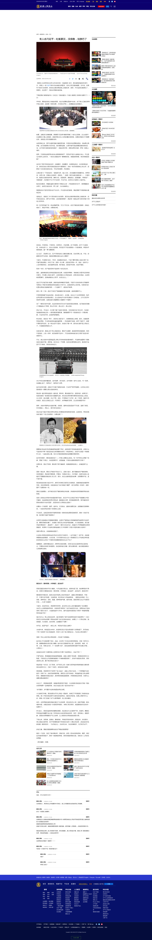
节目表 (66, 884)
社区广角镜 (59, 907)
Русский (98, 877)
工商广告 (105, 917)
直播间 (73, 884)
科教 (48, 898)
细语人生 (67, 913)
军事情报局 (68, 904)
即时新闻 (45, 903)
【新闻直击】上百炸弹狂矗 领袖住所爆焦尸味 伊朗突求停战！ (108, 54)
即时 (84, 6)
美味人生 (95, 899)
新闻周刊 (59, 901)
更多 (106, 927)
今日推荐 (94, 89)
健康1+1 (85, 892)
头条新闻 (94, 39)
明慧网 (83, 927)
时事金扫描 (68, 896)
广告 (93, 1)
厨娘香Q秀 (95, 905)
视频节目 (59, 884)
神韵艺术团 (46, 927)
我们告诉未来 (106, 892)
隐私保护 (58, 924)
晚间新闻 (59, 898)
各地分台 (66, 1)
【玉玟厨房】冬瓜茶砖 (107, 122)
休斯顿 (62, 877)
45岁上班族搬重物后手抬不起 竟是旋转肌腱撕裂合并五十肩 (108, 186)
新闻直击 (59, 899)
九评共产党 (105, 901)
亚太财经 (59, 911)
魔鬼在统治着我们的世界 (98, 198)
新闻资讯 (42, 34)
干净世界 (60, 927)
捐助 (97, 1)
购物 (105, 1)
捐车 (101, 1)
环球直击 (59, 894)
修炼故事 (105, 915)
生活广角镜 (95, 892)
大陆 (47, 34)
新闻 (69, 6)
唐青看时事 (68, 905)
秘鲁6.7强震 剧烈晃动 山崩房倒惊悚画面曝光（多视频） (108, 67)
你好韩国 (95, 896)
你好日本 (95, 894)
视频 (73, 6)
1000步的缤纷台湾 (97, 908)
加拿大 (48, 877)
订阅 (108, 884)
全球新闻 (59, 892)
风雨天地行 (105, 907)
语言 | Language (80, 1)
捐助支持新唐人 (83, 884)
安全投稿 (71, 924)
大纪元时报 (54, 927)
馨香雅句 (76, 898)
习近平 (48, 85)
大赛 (61, 1)
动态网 (88, 927)
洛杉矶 (53, 877)
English (86, 877)
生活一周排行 (96, 157)
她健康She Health (87, 894)
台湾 (48, 894)
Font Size (83, 79)
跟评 (88, 801)
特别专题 (94, 195)
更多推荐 (113, 115)
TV (107, 6)
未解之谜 (76, 892)
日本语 (103, 877)
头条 (76, 6)
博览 (87, 6)
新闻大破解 (68, 901)
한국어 (108, 877)
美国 (44, 894)
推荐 (80, 6)
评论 (44, 896)
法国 (66, 877)
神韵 (57, 1)
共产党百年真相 (107, 896)
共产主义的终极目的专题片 (99, 205)
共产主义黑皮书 (96, 201)
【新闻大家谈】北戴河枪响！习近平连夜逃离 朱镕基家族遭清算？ (108, 61)
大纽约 (44, 877)
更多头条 (113, 85)
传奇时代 (105, 894)
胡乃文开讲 (86, 896)
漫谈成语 (76, 899)
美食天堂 (95, 898)
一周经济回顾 (60, 905)
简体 (74, 1)
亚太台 (75, 877)
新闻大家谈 (68, 892)
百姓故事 (105, 911)
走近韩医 (85, 901)
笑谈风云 (76, 894)
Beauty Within (96, 901)
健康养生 (86, 889)
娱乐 (53, 892)
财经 (48, 896)
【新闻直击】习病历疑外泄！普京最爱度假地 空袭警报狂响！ (108, 80)
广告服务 (77, 924)
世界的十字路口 (69, 907)
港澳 (48, 892)
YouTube (115, 1)
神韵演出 (45, 907)
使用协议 (65, 924)
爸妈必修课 (77, 901)
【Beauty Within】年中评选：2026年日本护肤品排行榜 (108, 136)
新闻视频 (59, 889)
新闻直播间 (101, 6)
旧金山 (70, 877)
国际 (44, 892)
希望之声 (67, 927)
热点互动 (67, 894)
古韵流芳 (76, 896)
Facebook (109, 1)
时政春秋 (67, 898)
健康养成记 (86, 898)
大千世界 (95, 904)
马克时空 (67, 909)
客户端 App (90, 924)
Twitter (112, 1)
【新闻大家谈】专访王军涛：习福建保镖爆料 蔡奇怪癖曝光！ (108, 74)
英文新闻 (88, 1)
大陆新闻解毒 (68, 911)
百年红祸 (105, 905)
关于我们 (46, 924)
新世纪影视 (100, 927)
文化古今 (76, 904)
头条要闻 (45, 901)
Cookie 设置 (76, 937)
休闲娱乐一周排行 (97, 119)
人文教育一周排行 (97, 144)
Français (92, 877)
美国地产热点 (77, 905)
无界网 (94, 927)
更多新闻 (113, 141)
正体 (71, 1)
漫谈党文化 (105, 913)
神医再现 (85, 899)
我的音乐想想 (96, 911)
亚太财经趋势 (60, 909)
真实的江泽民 (106, 904)
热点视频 (51, 901)
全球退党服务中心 (75, 927)
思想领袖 (67, 899)
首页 (37, 34)
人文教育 (77, 889)
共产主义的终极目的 (108, 898)
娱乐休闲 (96, 889)
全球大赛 (51, 907)
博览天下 (45, 905)
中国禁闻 (59, 896)
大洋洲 (57, 877)
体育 (53, 894)
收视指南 (52, 924)
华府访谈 (59, 904)
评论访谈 (92, 6)
